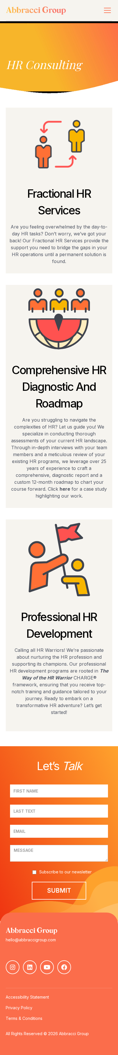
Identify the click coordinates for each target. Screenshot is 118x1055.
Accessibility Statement (27, 997)
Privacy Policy (19, 1007)
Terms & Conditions (24, 1018)
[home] (49, 10)
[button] (106, 10)
